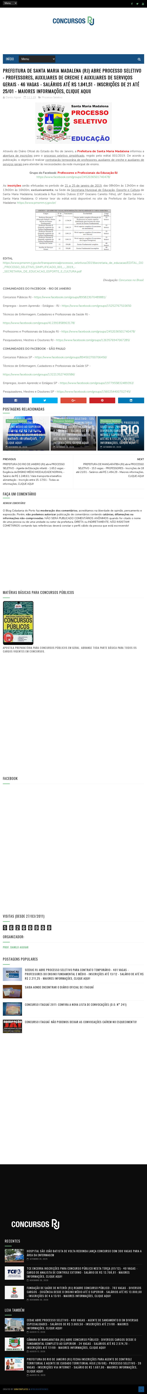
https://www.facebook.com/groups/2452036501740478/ (73, 177)
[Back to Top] (141, 1389)
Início (10, 59)
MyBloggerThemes (39, 1389)
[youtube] (143, 4)
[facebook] (132, 4)
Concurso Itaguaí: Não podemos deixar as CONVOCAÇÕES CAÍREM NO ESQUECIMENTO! (81, 1022)
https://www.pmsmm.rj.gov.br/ (36, 203)
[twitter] (137, 4)
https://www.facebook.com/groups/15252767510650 (96, 306)
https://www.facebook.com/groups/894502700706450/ (71, 357)
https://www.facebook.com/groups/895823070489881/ (70, 297)
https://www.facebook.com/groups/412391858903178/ (39, 323)
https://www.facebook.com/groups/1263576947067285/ (93, 340)
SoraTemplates (21, 1389)
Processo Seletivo (52, 97)
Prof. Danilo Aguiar (16, 947)
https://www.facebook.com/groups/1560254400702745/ (94, 392)
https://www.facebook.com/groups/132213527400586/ (39, 374)
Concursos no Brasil (130, 280)
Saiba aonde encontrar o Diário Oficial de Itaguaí (59, 987)
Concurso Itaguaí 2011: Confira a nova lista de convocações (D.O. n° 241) (76, 1004)
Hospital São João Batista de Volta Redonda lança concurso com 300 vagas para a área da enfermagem (84, 1253)
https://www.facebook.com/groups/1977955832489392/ (97, 383)
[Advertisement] (73, 39)
